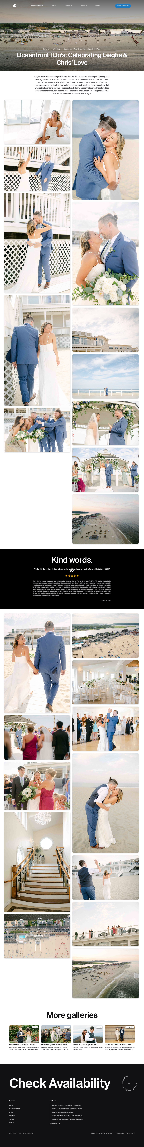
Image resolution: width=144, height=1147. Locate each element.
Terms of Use (131, 1133)
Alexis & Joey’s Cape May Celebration (63, 1112)
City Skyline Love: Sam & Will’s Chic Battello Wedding (67, 1119)
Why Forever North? (15, 1108)
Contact (11, 1122)
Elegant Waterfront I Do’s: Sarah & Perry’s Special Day (67, 1115)
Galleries (46, 49)
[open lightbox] (37, 122)
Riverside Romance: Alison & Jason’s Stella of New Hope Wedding (67, 1109)
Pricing (11, 1112)
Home (11, 1105)
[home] (14, 5)
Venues (11, 1119)
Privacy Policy (120, 1133)
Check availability (123, 5)
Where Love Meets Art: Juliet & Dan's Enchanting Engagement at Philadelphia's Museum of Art (66, 1105)
